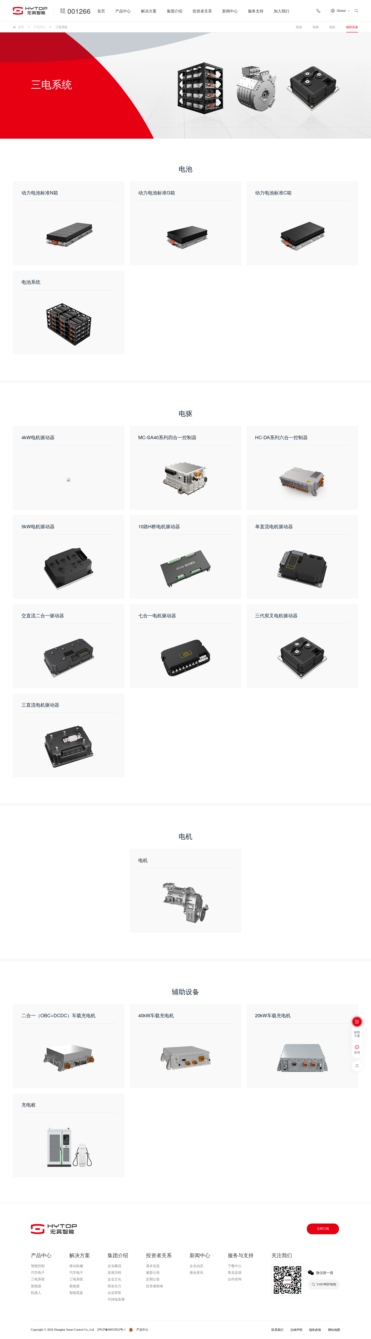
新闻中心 (230, 11)
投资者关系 (202, 11)
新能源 (36, 1286)
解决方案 (149, 11)
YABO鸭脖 (160, 1329)
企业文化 (114, 1279)
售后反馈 (235, 1272)
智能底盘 (76, 1293)
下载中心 (235, 1266)
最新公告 (153, 1272)
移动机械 (76, 1266)
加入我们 (281, 11)
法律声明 (296, 1329)
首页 (101, 11)
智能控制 (38, 1266)
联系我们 (277, 1329)
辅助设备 (352, 27)
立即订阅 (323, 1228)
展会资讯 (196, 1272)
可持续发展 (116, 1299)
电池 (299, 27)
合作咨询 (235, 1279)
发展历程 (114, 1272)
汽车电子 (38, 1272)
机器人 (36, 1293)
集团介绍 (174, 11)
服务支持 (255, 11)
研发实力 (114, 1286)
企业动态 (196, 1266)
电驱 (316, 27)
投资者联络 (154, 1286)
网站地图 (334, 1329)
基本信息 (153, 1266)
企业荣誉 (114, 1293)
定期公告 (153, 1279)
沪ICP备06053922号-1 (111, 1329)
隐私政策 (315, 1329)
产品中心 (123, 11)
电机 (332, 27)
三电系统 (38, 1279)
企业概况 (114, 1266)
